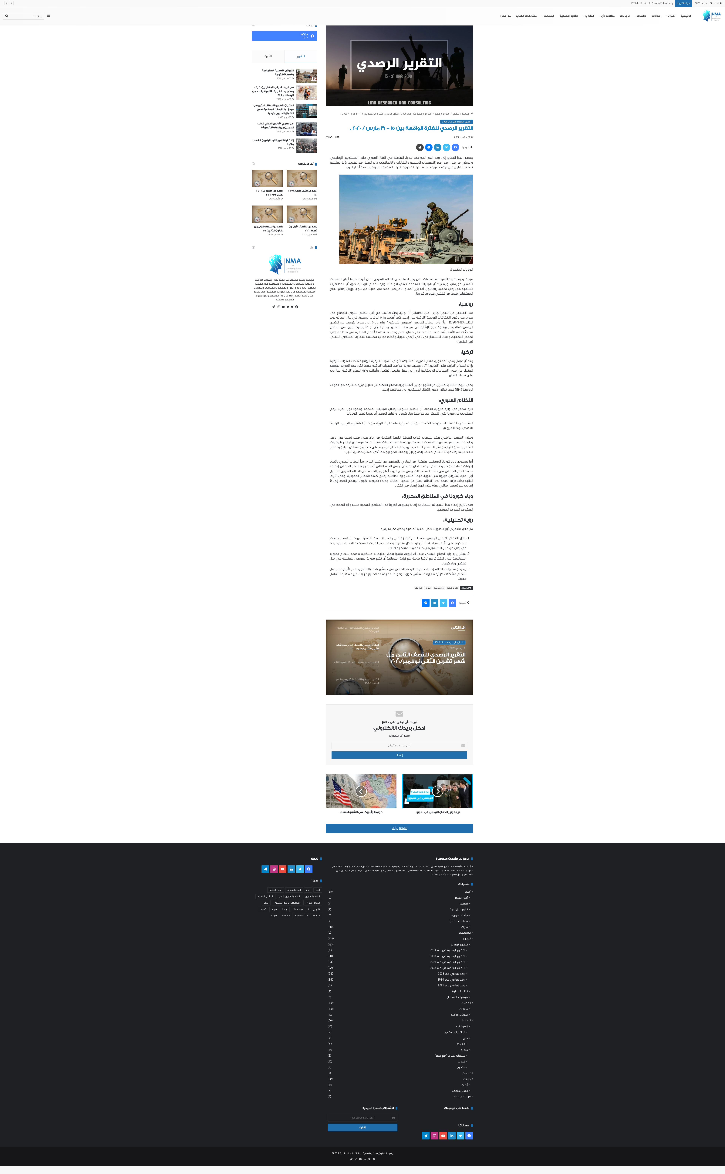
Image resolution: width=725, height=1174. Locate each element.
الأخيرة (268, 56)
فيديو (464, 1050)
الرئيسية (686, 16)
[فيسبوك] (296, 307)
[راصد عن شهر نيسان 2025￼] (302, 178)
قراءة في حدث (462, 1096)
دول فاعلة (439, 588)
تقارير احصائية (569, 16)
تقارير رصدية (452, 588)
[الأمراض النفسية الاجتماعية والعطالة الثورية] (306, 76)
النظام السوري (312, 903)
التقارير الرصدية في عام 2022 (447, 967)
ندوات (464, 927)
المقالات (466, 1003)
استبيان (464, 903)
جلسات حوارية (459, 915)
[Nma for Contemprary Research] (711, 16)
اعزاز (308, 890)
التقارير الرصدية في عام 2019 (447, 950)
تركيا (266, 903)
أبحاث (464, 1085)
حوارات (656, 16)
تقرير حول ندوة (459, 909)
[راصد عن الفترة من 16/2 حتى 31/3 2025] (267, 178)
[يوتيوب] (282, 307)
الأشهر (301, 56)
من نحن (506, 16)
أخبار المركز (461, 897)
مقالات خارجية (459, 1014)
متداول (461, 1067)
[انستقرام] (277, 307)
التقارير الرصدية (442, 113)
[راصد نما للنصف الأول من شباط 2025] (302, 214)
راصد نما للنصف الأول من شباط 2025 (654, 3)
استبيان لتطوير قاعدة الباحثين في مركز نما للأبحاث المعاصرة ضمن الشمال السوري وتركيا (274, 109)
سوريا (428, 588)
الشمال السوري (312, 896)
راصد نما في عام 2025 (451, 985)
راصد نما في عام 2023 (451, 973)
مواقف (418, 588)
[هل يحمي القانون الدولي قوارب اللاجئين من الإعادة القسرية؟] (306, 129)
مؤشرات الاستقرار (457, 997)
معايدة (461, 1043)
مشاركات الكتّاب (526, 16)
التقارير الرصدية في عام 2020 (416, 113)
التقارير (589, 16)
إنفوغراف (462, 1026)
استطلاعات (465, 933)
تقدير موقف (460, 1090)
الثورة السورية (294, 890)
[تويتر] (291, 307)
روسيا (285, 909)
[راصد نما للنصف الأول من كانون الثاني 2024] (267, 214)
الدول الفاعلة (275, 890)
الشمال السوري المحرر (289, 896)
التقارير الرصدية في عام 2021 (447, 962)
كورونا (263, 909)
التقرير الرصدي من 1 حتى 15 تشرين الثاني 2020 (432, 658)
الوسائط (549, 16)
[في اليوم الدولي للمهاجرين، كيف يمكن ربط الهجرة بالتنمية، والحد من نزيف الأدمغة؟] (306, 92)
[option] (399, 657)
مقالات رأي (608, 16)
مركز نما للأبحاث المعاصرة (307, 916)
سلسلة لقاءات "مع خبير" (450, 1055)
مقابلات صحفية (458, 921)
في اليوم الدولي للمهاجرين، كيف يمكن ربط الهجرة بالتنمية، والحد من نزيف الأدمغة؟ (273, 91)
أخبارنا (671, 16)
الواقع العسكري (455, 1032)
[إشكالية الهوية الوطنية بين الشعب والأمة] (306, 146)
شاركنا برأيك (399, 828)
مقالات (463, 1009)
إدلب (317, 890)
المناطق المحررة (265, 896)
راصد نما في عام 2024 (451, 979)
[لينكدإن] (287, 307)
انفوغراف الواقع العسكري (287, 903)
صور (465, 1038)
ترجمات (625, 16)
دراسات (641, 16)
